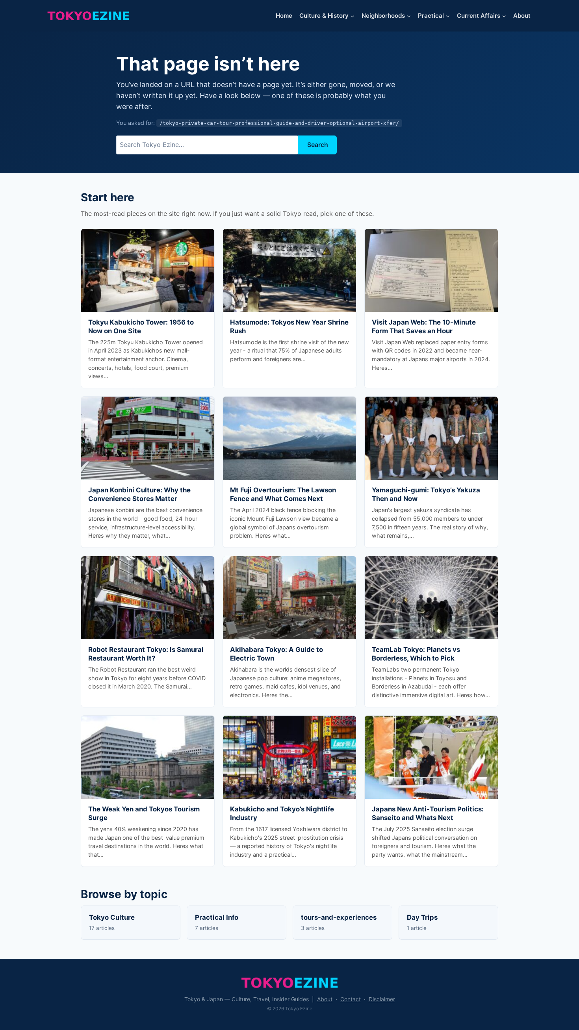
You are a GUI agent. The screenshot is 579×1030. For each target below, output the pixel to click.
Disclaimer (382, 999)
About (522, 15)
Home (284, 15)
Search (317, 144)
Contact (350, 999)
